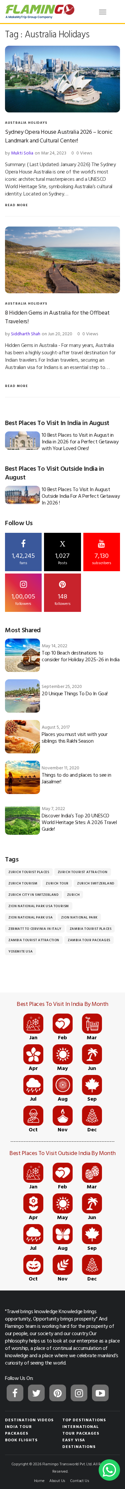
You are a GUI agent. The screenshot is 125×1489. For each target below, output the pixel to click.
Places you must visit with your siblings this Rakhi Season (74, 737)
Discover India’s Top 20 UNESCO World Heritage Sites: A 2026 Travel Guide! (79, 822)
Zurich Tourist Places (28, 871)
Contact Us (79, 1480)
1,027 (62, 552)
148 (63, 598)
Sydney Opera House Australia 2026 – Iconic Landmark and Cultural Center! (58, 136)
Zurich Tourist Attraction (83, 871)
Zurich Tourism (22, 883)
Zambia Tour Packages (89, 940)
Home (39, 1480)
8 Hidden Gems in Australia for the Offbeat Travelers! (57, 317)
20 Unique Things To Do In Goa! (75, 693)
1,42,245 (23, 558)
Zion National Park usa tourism (38, 905)
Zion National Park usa (30, 917)
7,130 (101, 558)
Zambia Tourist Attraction (33, 940)
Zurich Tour (57, 883)
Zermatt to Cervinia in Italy (34, 928)
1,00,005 (23, 598)
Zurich (73, 894)
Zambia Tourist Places (91, 928)
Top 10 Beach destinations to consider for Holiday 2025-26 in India (80, 656)
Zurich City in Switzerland (33, 894)
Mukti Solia (22, 152)
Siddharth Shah (25, 333)
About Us (57, 1480)
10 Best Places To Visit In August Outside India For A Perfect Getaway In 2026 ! (81, 495)
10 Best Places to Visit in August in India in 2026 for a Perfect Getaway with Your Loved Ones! (80, 441)
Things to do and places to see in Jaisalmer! (76, 778)
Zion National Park (79, 917)
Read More (16, 205)
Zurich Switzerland (95, 883)
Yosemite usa (20, 951)
